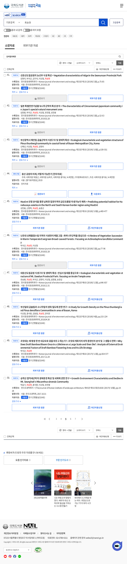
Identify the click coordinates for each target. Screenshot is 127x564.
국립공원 (37, 36)
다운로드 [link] (99, 194)
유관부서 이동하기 (12, 550)
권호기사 (23, 91)
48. (8, 306)
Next (95, 483)
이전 (49, 419)
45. (8, 201)
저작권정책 (60, 533)
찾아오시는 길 (45, 533)
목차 (14, 91)
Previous (32, 483)
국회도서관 (14, 5)
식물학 (22, 36)
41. (8, 75)
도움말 (29, 460)
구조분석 (45, 36)
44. (8, 173)
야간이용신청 (104, 69)
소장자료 (10, 45)
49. (8, 340)
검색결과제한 (11, 56)
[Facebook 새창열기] (15, 555)
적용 (119, 63)
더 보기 (118, 69)
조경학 (30, 36)
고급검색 (116, 22)
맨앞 (45, 419)
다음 (82, 419)
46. (8, 235)
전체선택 (10, 69)
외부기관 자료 (30, 45)
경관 (59, 36)
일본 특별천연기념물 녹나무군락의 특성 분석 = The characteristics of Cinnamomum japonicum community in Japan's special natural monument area (71, 109)
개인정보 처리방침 (11, 533)
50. (8, 378)
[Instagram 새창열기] (10, 555)
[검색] (103, 22)
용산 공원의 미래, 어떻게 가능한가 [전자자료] (68, 175)
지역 (70, 36)
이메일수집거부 (29, 533)
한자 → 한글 (67, 63)
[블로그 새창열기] (19, 555)
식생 (53, 36)
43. (8, 139)
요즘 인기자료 (22, 460)
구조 (65, 36)
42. (8, 105)
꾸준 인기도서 (62, 460)
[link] (95, 227)
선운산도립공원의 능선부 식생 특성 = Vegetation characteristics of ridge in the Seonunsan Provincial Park (71, 77)
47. (8, 272)
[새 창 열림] (38, 550)
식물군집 (14, 36)
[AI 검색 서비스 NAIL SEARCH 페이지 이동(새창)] (15, 14)
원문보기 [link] (41, 98)
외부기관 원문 (95, 98)
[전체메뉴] (121, 5)
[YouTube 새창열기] (5, 555)
